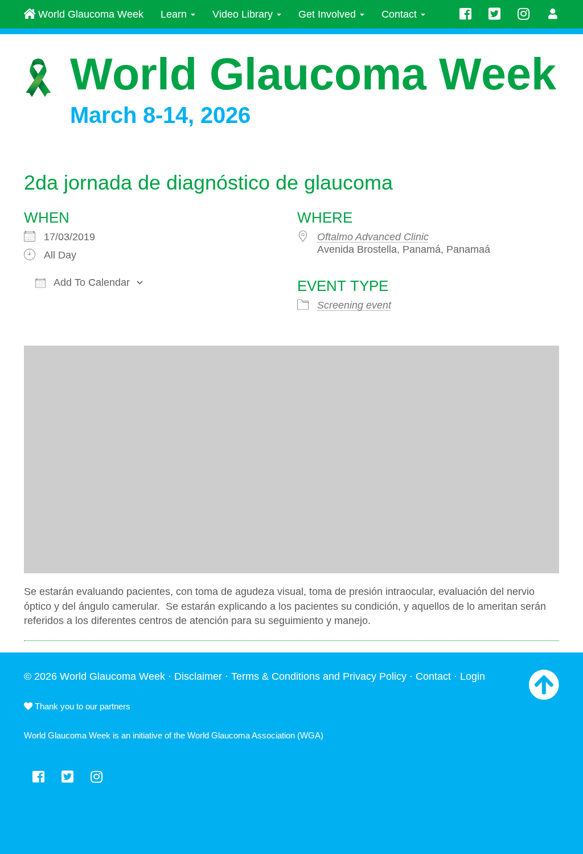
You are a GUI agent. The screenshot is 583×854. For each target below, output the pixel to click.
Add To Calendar (90, 282)
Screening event (354, 305)
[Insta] (523, 14)
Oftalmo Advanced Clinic (373, 237)
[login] (553, 14)
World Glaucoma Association (241, 735)
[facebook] (465, 14)
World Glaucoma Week (89, 14)
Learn (175, 14)
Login (472, 676)
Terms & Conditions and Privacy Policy (319, 676)
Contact (400, 14)
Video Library (244, 14)
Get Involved (328, 14)
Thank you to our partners (81, 706)
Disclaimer (198, 676)
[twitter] (494, 14)
